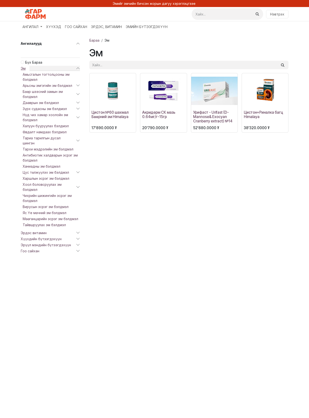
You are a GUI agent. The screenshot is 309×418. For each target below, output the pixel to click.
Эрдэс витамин (34, 233)
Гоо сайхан (30, 251)
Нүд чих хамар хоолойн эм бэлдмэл (45, 117)
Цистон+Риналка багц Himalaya (263, 114)
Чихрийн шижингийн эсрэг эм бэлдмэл (47, 198)
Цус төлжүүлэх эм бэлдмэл (46, 172)
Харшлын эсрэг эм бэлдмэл (46, 178)
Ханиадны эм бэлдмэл (41, 166)
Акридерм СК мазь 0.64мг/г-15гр (158, 114)
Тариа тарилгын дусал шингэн (42, 140)
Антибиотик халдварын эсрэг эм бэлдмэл (50, 157)
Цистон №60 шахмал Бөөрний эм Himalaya (110, 114)
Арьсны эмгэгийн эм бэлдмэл (47, 85)
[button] (96, 102)
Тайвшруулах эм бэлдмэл (44, 225)
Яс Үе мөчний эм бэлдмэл (44, 213)
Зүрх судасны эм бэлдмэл (45, 109)
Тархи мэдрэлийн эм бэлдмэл (48, 149)
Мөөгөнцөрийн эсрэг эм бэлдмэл (50, 219)
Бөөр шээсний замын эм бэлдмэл (43, 94)
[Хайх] (257, 14)
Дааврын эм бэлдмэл (41, 103)
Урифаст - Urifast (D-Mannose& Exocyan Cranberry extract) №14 (212, 116)
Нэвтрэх (277, 14)
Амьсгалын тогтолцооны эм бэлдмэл (46, 77)
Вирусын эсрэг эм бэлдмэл (46, 207)
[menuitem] (32, 26)
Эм (23, 68)
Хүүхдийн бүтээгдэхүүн (41, 239)
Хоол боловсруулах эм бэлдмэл (42, 187)
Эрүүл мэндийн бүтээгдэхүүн (46, 245)
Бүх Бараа (33, 62)
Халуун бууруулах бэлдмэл (46, 126)
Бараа (94, 40)
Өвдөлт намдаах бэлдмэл (45, 132)
